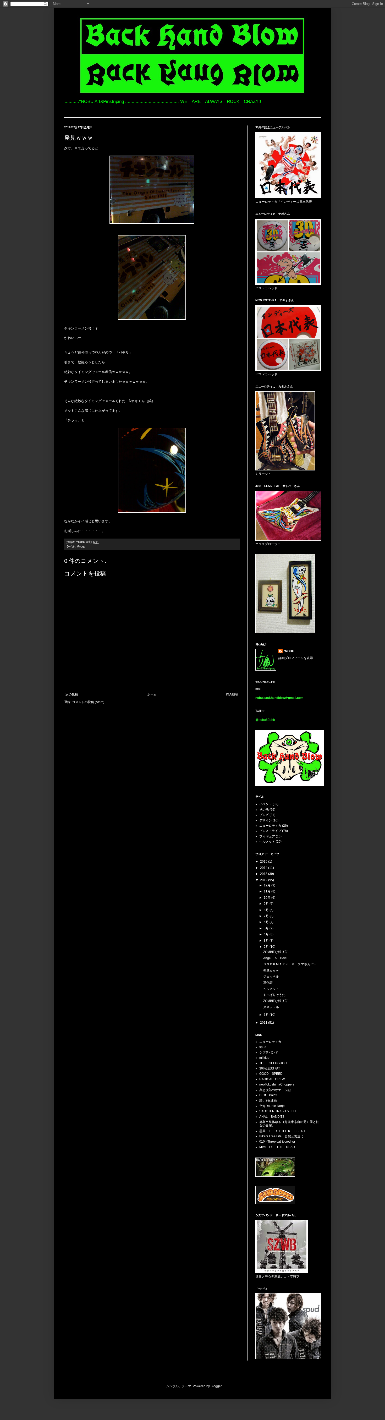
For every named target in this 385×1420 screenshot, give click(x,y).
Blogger (216, 1386)
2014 (264, 868)
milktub (264, 1058)
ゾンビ (264, 815)
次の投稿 (71, 694)
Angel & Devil (275, 958)
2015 (264, 861)
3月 (267, 940)
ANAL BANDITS (271, 1117)
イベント (265, 804)
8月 (267, 910)
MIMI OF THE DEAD (277, 1147)
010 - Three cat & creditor (277, 1141)
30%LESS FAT (269, 1068)
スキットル (271, 1007)
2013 (264, 874)
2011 (264, 1022)
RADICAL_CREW (272, 1079)
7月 (267, 916)
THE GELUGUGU (273, 1063)
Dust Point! (268, 1095)
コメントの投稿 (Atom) (88, 702)
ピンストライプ (270, 831)
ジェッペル (271, 976)
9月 (267, 904)
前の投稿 (232, 694)
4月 (267, 934)
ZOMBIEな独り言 (275, 952)
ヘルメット (267, 841)
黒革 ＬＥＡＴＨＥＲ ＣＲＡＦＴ (284, 1131)
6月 (267, 922)
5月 (267, 928)
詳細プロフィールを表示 (295, 658)
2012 (264, 880)
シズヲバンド (268, 1052)
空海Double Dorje (272, 1106)
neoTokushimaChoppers (276, 1084)
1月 (267, 1015)
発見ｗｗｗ (271, 970)
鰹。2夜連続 (268, 1100)
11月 (267, 891)
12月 (267, 885)
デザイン (265, 820)
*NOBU (289, 651)
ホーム (152, 694)
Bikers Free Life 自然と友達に (281, 1136)
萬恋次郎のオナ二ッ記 (275, 1090)
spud (262, 1047)
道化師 (268, 982)
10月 (267, 898)
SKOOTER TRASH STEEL (278, 1111)
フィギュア (267, 836)
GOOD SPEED (271, 1074)
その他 (80, 546)
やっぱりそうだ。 (275, 995)
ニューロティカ (270, 825)
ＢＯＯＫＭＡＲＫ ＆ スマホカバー (290, 964)
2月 (267, 947)
